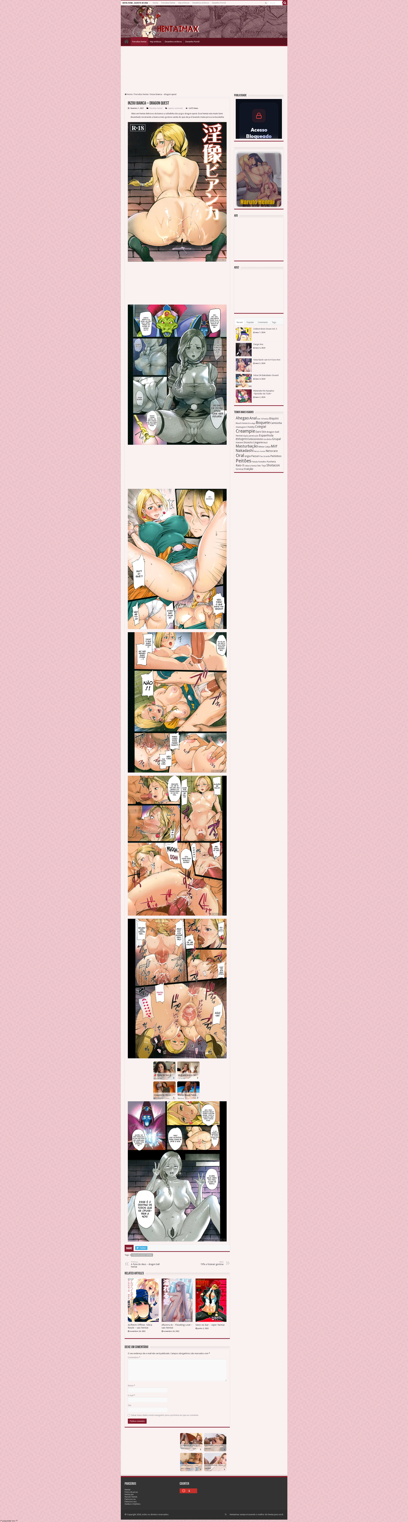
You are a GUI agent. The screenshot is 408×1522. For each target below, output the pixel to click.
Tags (274, 322)
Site (129, 1405)
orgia (248, 456)
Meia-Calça (264, 446)
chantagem (241, 427)
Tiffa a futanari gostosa (211, 1263)
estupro (241, 439)
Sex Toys (261, 465)
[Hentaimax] (204, 21)
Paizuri (255, 456)
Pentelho (262, 461)
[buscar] (285, 2)
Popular (250, 322)
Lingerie (258, 442)
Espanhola (266, 435)
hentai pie (129, 1494)
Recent (240, 322)
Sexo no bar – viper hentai (210, 1324)
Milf (274, 446)
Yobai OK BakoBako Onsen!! (266, 375)
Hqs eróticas (183, 3)
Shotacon (273, 465)
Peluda (255, 461)
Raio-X (240, 465)
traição (248, 469)
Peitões (243, 461)
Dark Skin (260, 431)
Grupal (276, 439)
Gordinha (267, 439)
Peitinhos (275, 456)
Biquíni (274, 418)
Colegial (260, 427)
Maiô (265, 443)
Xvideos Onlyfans (132, 1504)
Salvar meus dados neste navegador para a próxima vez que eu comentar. (165, 1415)
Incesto (248, 442)
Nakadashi (245, 450)
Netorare (272, 451)
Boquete (263, 422)
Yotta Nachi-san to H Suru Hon (266, 360)
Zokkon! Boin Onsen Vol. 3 (265, 329)
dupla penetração (251, 436)
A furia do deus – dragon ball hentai (145, 1264)
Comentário (134, 1357)
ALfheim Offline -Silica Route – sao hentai (140, 1326)
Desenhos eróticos (201, 3)
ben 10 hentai (263, 419)
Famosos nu (130, 1499)
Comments (263, 322)
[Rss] (266, 3)
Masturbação (247, 446)
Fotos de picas (131, 1492)
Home (155, 3)
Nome (131, 1385)
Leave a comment (175, 108)
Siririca (239, 469)
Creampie (245, 431)
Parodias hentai (168, 3)
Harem (239, 442)
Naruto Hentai (131, 1497)
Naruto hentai (259, 451)
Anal (253, 418)
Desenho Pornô (219, 3)
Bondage (251, 423)
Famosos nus (131, 1501)
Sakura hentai (250, 465)
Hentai (127, 1489)
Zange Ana (258, 344)
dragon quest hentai (142, 1255)
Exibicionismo (255, 439)
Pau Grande (265, 456)
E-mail (131, 1395)
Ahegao (242, 418)
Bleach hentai (242, 423)
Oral (240, 455)
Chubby (250, 426)
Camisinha (276, 423)
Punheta (271, 461)
